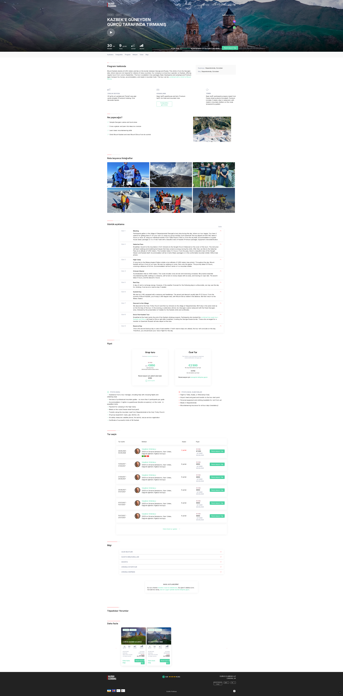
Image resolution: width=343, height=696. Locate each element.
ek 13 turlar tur (185, 48)
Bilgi (147, 54)
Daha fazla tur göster (170, 529)
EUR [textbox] (229, 5)
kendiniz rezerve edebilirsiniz (167, 588)
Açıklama (110, 54)
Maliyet (135, 54)
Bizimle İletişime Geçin (218, 683)
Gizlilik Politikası (171, 691)
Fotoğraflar (119, 54)
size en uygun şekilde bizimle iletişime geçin (174, 590)
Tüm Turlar (205, 5)
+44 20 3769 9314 (218, 5)
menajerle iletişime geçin (198, 377)
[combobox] (229, 5)
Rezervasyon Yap (230, 48)
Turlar (141, 54)
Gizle (220, 227)
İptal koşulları (151, 380)
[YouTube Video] (111, 32)
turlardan (149, 356)
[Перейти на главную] (111, 680)
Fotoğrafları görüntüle (164, 104)
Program (128, 54)
